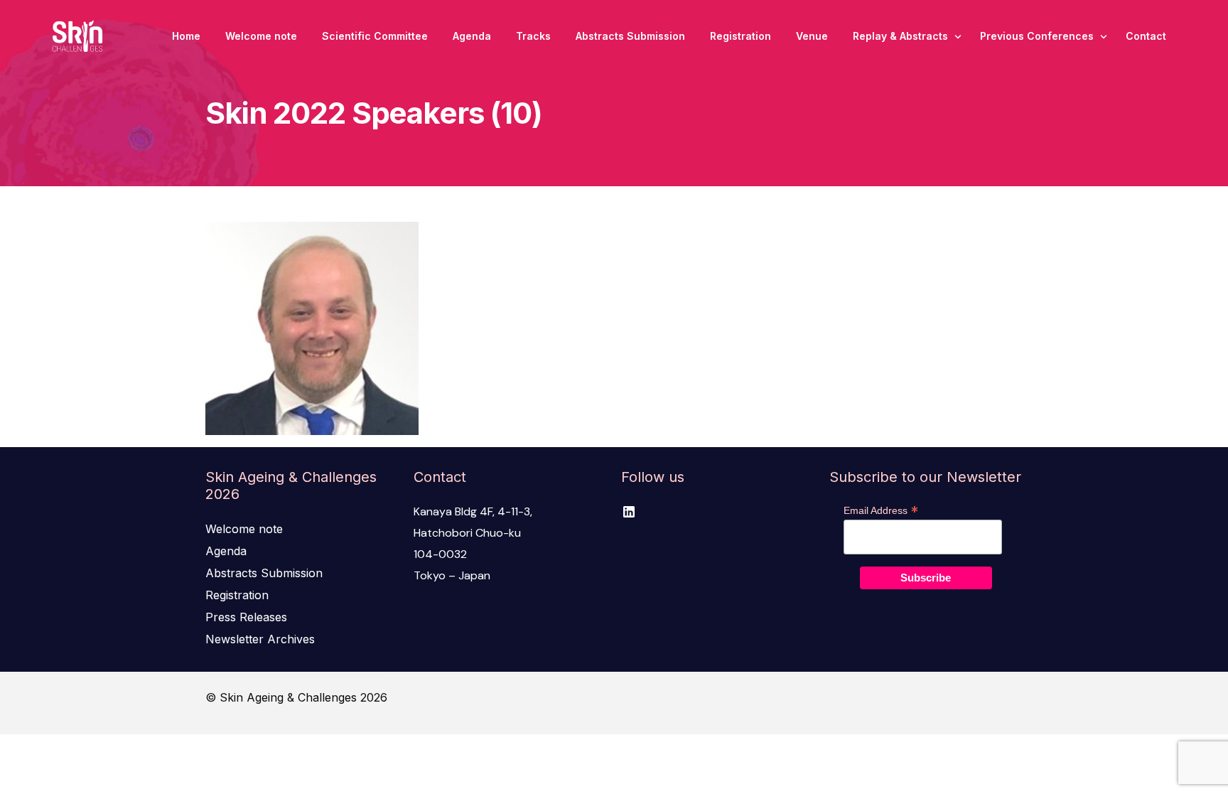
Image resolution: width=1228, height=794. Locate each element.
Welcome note (244, 529)
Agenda (226, 551)
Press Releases (246, 617)
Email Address (881, 510)
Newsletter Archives (260, 639)
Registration (237, 595)
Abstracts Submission (264, 573)
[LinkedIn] (629, 511)
